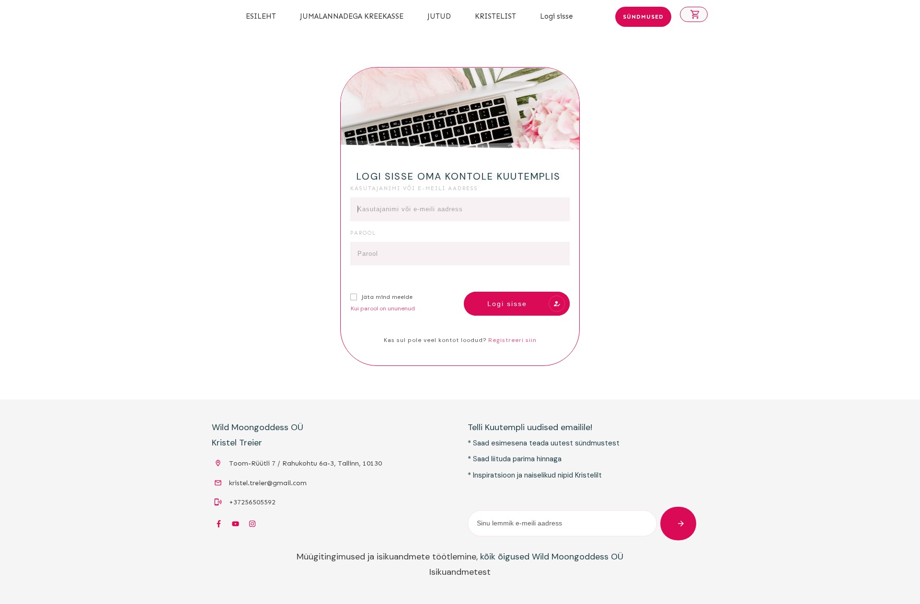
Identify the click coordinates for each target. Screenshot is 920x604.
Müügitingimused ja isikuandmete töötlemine (386, 556)
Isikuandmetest (460, 572)
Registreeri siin (512, 340)
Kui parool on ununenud (383, 308)
